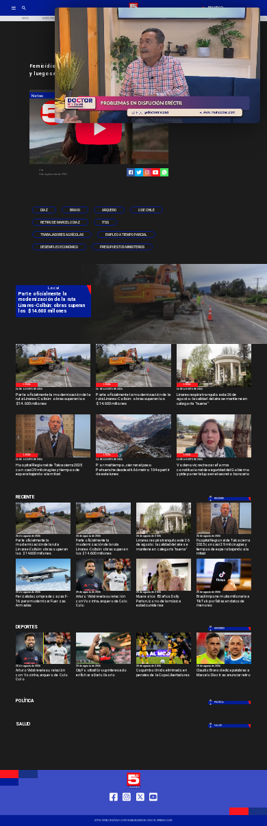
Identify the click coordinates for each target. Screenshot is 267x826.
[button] (44, 209)
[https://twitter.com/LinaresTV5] (140, 809)
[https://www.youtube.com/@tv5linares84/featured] (155, 172)
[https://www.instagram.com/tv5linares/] (147, 172)
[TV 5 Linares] (24, 12)
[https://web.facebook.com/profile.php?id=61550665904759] (114, 809)
